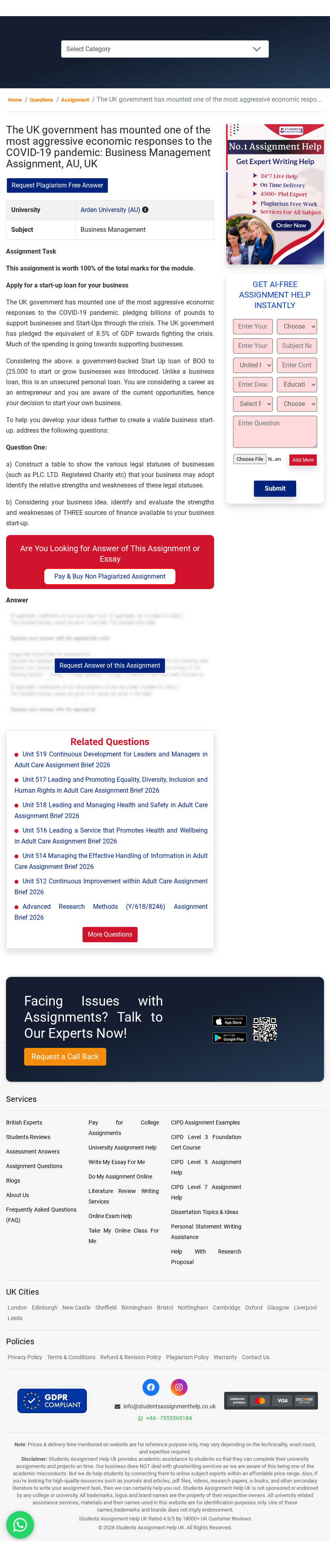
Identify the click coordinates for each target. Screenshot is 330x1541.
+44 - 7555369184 (169, 1418)
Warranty (225, 1357)
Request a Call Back (65, 1056)
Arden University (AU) (110, 210)
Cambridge (226, 1307)
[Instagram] (179, 1387)
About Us (17, 1195)
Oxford (253, 1307)
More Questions (110, 934)
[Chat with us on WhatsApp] (20, 1525)
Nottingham (193, 1307)
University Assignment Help (123, 1147)
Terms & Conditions (71, 1357)
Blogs (13, 1180)
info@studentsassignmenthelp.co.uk (170, 1406)
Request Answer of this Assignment (110, 665)
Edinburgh (45, 1307)
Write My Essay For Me (117, 1162)
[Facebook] (150, 1387)
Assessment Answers (33, 1151)
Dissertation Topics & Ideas (204, 1212)
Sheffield (106, 1307)
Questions (41, 100)
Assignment (75, 100)
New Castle (76, 1307)
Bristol (165, 1307)
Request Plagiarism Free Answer (57, 185)
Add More (303, 460)
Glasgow (279, 1307)
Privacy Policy (25, 1357)
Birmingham (137, 1307)
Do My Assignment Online (120, 1176)
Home (15, 100)
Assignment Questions (34, 1166)
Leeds (15, 1318)
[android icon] (229, 1038)
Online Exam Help (110, 1216)
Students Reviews (28, 1137)
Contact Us (256, 1357)
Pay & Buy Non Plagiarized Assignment (109, 576)
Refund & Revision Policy (130, 1357)
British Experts (24, 1122)
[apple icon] (229, 1021)
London (17, 1307)
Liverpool (305, 1307)
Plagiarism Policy (187, 1357)
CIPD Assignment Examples (205, 1122)
